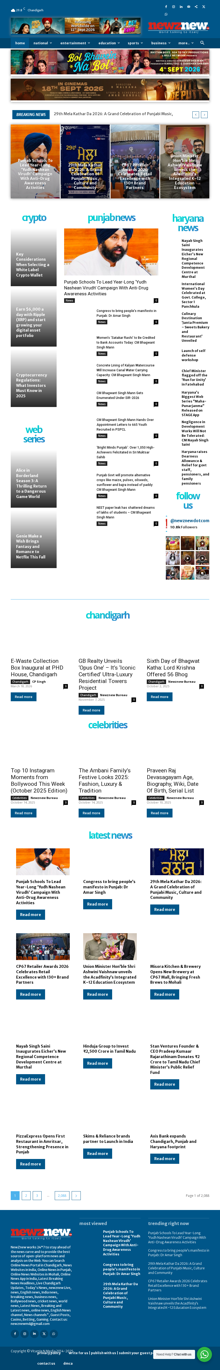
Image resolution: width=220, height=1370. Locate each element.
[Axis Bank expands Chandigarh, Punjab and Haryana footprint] (177, 1116)
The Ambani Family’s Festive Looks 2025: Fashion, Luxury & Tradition (105, 780)
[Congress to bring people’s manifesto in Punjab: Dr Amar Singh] (78, 318)
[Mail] (188, 6)
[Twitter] (203, 6)
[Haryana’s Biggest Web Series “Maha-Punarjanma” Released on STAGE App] (172, 400)
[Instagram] (173, 6)
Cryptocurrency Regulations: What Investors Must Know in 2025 (31, 385)
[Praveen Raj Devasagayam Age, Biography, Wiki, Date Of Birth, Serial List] (175, 749)
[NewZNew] (178, 27)
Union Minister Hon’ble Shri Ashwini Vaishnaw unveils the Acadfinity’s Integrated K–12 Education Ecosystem (109, 974)
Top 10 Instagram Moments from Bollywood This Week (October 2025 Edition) (39, 780)
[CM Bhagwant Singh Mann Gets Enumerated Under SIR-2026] (78, 400)
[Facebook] (166, 6)
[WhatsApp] (166, 14)
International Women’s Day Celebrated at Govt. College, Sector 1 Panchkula (194, 295)
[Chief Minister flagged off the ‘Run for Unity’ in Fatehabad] (172, 378)
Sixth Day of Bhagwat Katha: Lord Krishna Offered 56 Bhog (173, 668)
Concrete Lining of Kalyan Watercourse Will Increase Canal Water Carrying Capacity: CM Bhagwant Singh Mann (126, 370)
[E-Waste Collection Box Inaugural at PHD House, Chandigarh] (39, 640)
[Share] (196, 6)
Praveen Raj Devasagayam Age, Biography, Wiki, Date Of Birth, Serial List (173, 780)
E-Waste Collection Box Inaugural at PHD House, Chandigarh (37, 668)
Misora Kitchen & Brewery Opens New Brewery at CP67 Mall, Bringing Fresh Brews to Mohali (175, 974)
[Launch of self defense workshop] (172, 355)
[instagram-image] (172, 543)
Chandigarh (20, 682)
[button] (202, 43)
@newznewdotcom (189, 520)
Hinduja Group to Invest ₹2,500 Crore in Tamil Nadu (109, 1049)
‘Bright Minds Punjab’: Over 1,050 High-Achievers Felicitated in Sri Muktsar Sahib (126, 452)
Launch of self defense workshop (194, 355)
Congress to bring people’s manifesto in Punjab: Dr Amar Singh (109, 887)
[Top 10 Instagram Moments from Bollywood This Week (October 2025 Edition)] (39, 749)
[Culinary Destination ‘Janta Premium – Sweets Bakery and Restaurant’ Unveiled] (172, 321)
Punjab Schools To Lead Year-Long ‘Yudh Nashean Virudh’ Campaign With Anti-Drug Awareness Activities (106, 287)
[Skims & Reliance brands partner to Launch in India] (110, 1116)
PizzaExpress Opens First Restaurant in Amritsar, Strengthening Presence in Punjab (42, 1144)
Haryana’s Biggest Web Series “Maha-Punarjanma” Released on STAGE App (194, 403)
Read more (23, 697)
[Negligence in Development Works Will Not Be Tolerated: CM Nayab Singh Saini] (172, 429)
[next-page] (76, 1195)
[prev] (195, 114)
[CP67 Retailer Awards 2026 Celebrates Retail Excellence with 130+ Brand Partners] (135, 161)
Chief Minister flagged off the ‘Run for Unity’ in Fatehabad (194, 377)
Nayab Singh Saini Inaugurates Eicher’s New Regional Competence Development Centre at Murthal (193, 259)
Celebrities (19, 798)
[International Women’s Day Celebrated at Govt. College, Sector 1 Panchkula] (172, 291)
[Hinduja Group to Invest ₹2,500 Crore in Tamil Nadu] (110, 1026)
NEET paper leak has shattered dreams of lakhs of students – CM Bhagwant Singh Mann (126, 512)
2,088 (62, 1195)
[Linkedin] (181, 6)
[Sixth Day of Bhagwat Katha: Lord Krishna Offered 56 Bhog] (175, 640)
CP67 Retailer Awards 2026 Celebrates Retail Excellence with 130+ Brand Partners (42, 974)
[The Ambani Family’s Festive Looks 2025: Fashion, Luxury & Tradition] (107, 749)
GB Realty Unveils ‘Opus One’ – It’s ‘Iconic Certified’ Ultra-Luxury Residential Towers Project (107, 674)
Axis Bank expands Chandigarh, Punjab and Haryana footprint (173, 1141)
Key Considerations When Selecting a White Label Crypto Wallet (32, 265)
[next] (204, 114)
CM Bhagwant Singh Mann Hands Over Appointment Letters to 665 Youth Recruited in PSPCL (125, 424)
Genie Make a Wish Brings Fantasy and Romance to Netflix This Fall (30, 546)
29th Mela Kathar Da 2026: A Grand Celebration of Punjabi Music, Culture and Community (175, 889)
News (69, 300)
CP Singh (39, 681)
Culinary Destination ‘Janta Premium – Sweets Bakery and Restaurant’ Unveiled (195, 327)
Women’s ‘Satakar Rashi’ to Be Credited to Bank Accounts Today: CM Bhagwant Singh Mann (126, 342)
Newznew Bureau (113, 695)
